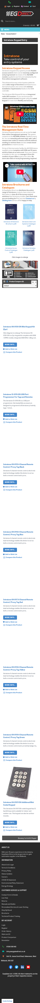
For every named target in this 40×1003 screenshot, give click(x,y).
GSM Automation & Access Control (28, 34)
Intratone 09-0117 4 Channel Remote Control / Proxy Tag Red (18, 600)
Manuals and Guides (8, 904)
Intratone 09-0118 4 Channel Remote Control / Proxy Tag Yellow (18, 668)
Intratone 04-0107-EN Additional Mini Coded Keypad (18, 803)
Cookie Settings (7, 1001)
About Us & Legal (8, 864)
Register (4, 928)
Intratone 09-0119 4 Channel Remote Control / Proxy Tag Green (18, 736)
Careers (4, 877)
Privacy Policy (6, 870)
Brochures (5, 913)
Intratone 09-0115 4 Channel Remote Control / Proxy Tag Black (18, 465)
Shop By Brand (7, 910)
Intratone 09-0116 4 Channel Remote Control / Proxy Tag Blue (18, 533)
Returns (4, 901)
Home (3, 34)
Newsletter (5, 940)
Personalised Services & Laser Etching (15, 907)
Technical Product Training (11, 916)
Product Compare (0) (16, 281)
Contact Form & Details (10, 895)
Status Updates (7, 873)
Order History (6, 931)
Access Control (11, 34)
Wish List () (6, 934)
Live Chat (5, 898)
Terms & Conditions (8, 867)
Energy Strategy (7, 886)
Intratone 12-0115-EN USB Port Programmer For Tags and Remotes (18, 395)
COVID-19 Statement (9, 880)
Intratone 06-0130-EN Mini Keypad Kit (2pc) (19, 327)
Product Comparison (9, 937)
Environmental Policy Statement (13, 883)
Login (3, 925)
